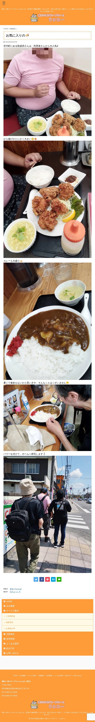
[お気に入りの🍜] (53, 579)
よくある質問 (12, 643)
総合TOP (10, 648)
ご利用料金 (10, 616)
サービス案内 (12, 610)
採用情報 (10, 639)
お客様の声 (10, 628)
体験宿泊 (9, 622)
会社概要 (10, 606)
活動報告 (10, 634)
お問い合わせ (12, 653)
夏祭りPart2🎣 (16, 589)
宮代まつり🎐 (15, 592)
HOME (9, 601)
